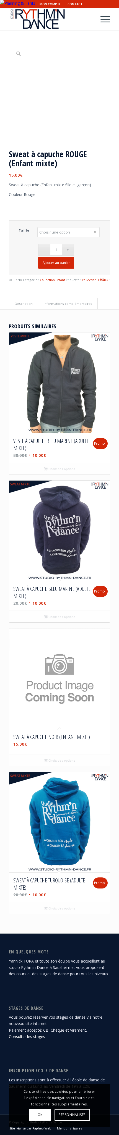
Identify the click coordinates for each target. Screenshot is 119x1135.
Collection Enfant (52, 280)
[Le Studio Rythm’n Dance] (49, 19)
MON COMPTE (50, 4)
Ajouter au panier (56, 262)
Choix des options (61, 469)
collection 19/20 (93, 280)
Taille (24, 230)
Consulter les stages (27, 1036)
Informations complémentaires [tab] (68, 304)
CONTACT (75, 4)
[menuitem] (50, 4)
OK (40, 1114)
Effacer (105, 279)
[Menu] (102, 19)
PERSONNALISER (72, 1114)
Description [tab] (24, 304)
